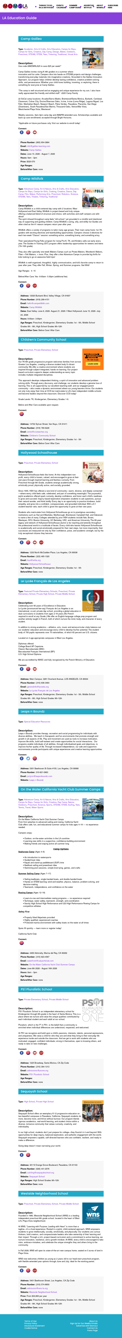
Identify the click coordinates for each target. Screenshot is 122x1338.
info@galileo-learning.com (38, 146)
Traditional (62, 54)
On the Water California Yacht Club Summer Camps (52, 964)
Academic (28, 49)
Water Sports (37, 807)
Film (26, 194)
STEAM (31, 54)
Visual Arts (73, 54)
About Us (93, 1321)
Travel (27, 807)
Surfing (71, 805)
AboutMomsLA (101, 7)
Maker (63, 52)
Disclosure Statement (34, 1326)
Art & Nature (45, 189)
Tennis (21, 807)
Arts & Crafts (40, 49)
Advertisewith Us (89, 7)
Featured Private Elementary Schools (40, 591)
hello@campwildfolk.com (38, 303)
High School (29, 1101)
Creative (37, 52)
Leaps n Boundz (36, 780)
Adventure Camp (31, 189)
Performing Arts (43, 194)
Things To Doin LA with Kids (46, 7)
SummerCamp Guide (75, 7)
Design (56, 52)
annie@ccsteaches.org (37, 432)
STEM (39, 54)
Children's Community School (42, 435)
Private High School (45, 594)
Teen (45, 54)
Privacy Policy (30, 1323)
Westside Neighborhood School (43, 1292)
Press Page (92, 1330)
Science (74, 194)
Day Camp (46, 52)
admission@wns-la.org (37, 1288)
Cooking (52, 191)
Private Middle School (65, 594)
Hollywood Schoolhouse (40, 564)
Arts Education (53, 49)
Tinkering (52, 54)
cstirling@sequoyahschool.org (40, 1172)
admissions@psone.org (37, 1070)
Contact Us (92, 1328)
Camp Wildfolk (35, 307)
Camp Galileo (35, 150)
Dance (69, 191)
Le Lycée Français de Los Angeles (44, 690)
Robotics (65, 194)
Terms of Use (30, 1321)
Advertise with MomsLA (87, 1326)
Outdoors (71, 52)
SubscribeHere (113, 7)
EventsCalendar (61, 7)
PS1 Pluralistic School (39, 1074)
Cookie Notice (30, 1328)
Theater (34, 197)
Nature (71, 802)
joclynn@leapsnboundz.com (39, 776)
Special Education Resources (37, 721)
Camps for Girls (25, 52)
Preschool (22, 54)
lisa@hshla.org (34, 560)
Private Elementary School (46, 350)
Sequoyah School (37, 1176)
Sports (49, 805)
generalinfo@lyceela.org (38, 687)
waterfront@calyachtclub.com (40, 961)
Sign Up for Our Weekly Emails (84, 1323)
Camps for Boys (68, 49)
